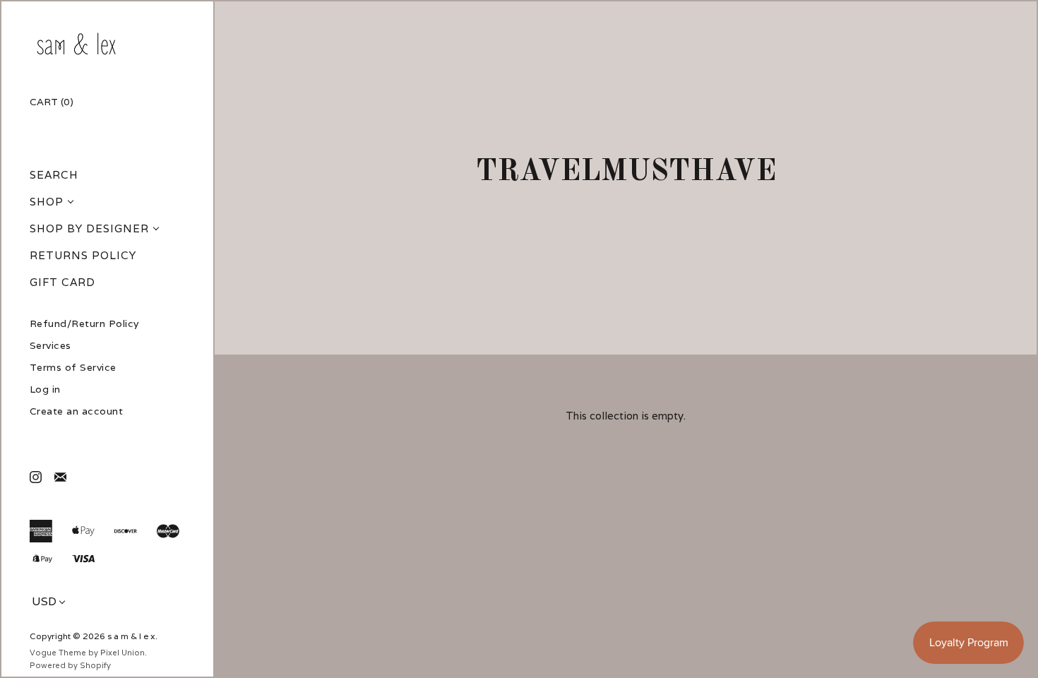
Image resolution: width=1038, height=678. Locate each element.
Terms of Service (73, 368)
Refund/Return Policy (84, 324)
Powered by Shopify (70, 665)
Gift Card (62, 282)
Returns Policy (83, 255)
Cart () (51, 101)
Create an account (77, 411)
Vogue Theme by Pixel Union (87, 653)
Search (54, 175)
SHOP (47, 201)
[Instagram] (34, 476)
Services (50, 346)
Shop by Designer (89, 228)
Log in (45, 389)
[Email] (59, 476)
